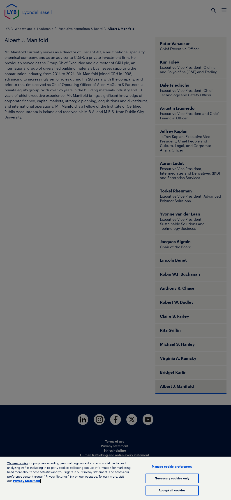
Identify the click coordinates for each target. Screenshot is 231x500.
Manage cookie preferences (172, 466)
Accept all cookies (172, 490)
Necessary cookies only (172, 478)
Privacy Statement (26, 480)
